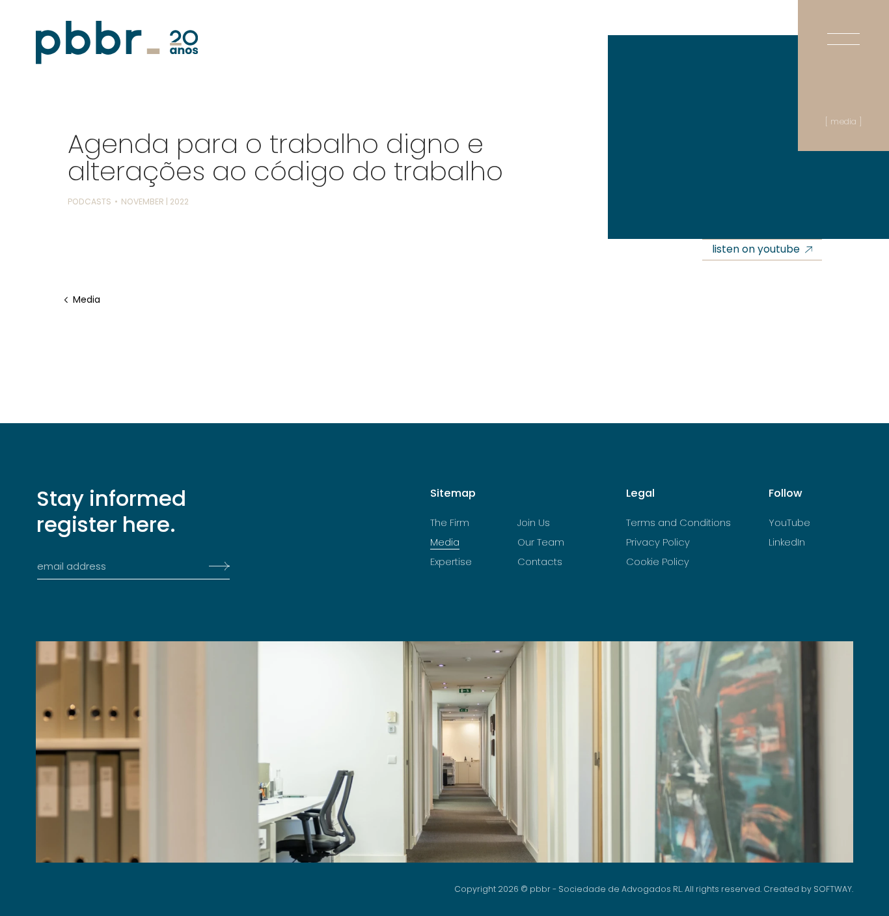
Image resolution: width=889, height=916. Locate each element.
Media (86, 299)
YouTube (789, 523)
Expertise (451, 562)
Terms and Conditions (678, 523)
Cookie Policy (657, 562)
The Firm (449, 523)
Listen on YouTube (756, 249)
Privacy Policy (658, 542)
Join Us (533, 523)
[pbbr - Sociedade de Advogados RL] (117, 42)
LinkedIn (787, 542)
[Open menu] (843, 26)
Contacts (539, 562)
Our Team (540, 542)
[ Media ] (843, 121)
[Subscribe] (216, 566)
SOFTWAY (833, 889)
